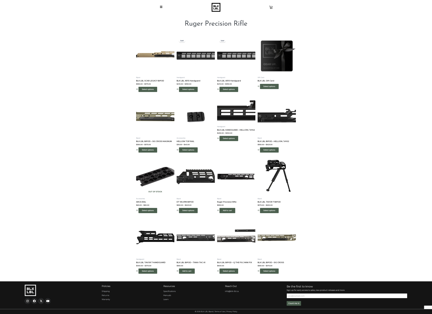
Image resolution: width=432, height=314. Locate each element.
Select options (148, 89)
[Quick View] (137, 89)
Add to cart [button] (227, 210)
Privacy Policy (231, 312)
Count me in (293, 303)
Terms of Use (220, 312)
